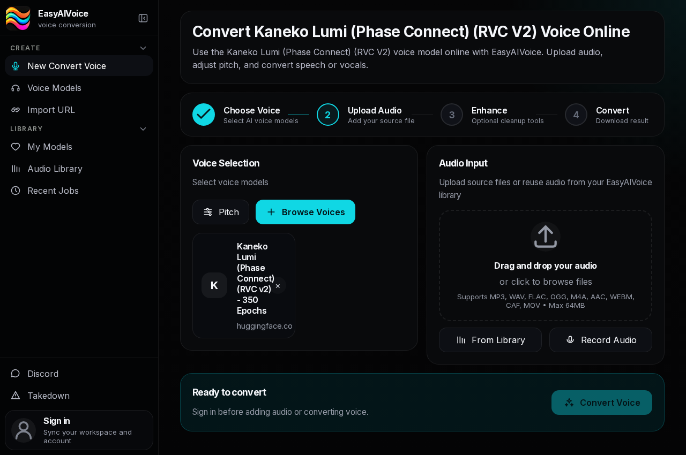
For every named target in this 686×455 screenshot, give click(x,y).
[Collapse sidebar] (143, 18)
